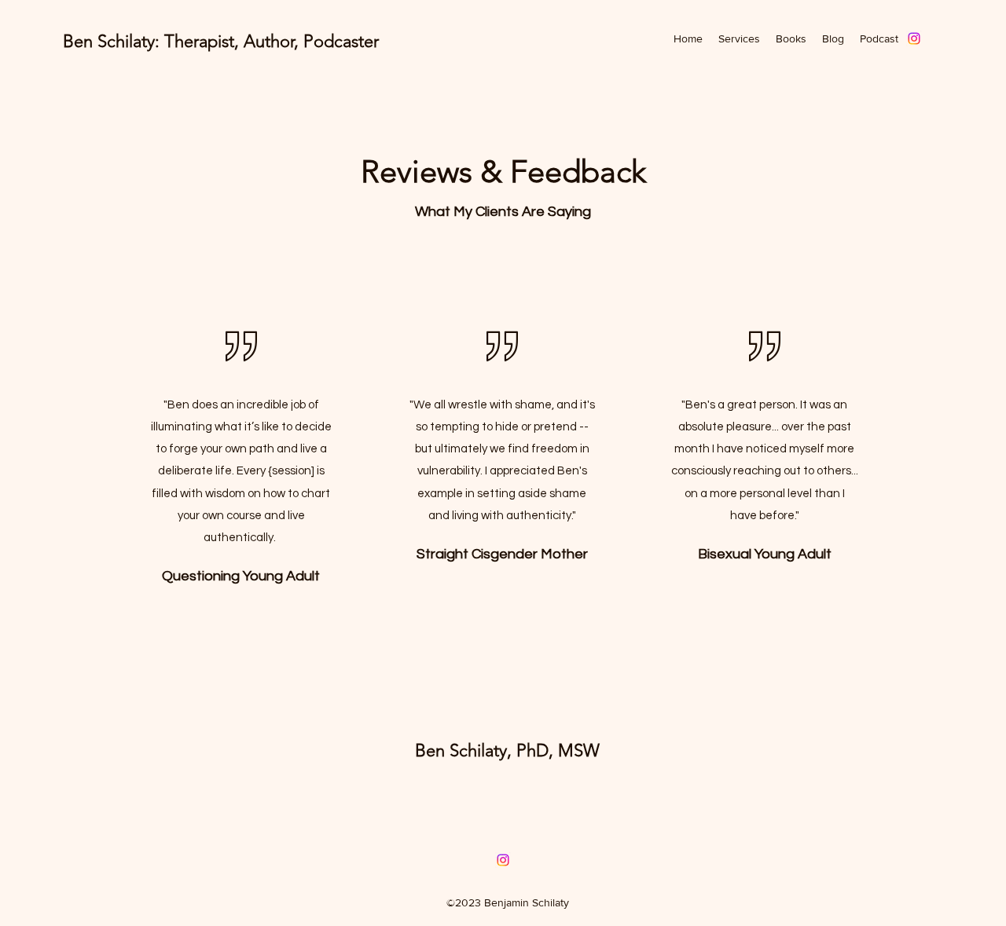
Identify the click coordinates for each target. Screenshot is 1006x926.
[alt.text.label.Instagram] (914, 38)
